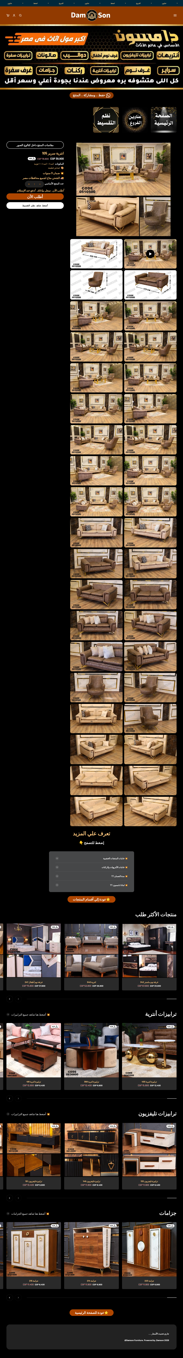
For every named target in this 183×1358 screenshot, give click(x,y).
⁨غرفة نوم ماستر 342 (149, 982)
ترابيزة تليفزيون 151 (33, 1181)
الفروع (131, 3)
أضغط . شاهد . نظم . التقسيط (35, 205)
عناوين (157, 3)
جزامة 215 (33, 1280)
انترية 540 (91, 982)
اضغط (106, 3)
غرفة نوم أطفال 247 (34, 982)
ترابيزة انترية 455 (149, 1081)
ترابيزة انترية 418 (34, 1081)
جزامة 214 (91, 1280)
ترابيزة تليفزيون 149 (91, 1181)
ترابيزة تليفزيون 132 (149, 1181)
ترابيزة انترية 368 (91, 1081)
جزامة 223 (149, 1280)
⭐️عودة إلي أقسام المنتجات (91, 899)
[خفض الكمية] (40, 184)
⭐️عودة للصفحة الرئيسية (91, 1312)
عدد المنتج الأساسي (54, 183)
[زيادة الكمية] (29, 184)
